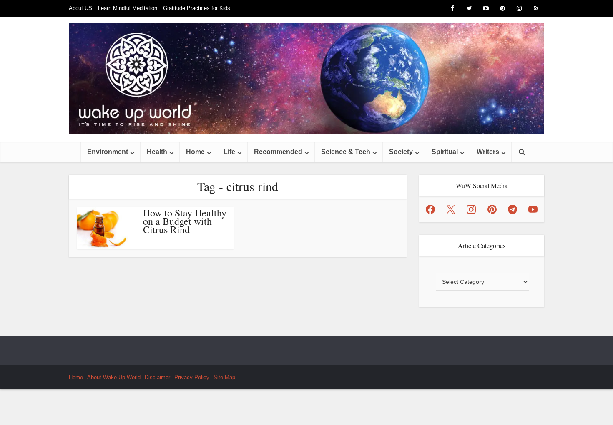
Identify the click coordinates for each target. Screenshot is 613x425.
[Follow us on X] (450, 209)
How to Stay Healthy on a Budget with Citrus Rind (184, 221)
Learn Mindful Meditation (127, 8)
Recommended (278, 151)
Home (195, 151)
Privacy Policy (191, 377)
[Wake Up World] (306, 78)
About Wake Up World (114, 377)
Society (401, 151)
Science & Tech (345, 151)
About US (80, 8)
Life (229, 151)
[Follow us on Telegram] (512, 209)
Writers (488, 151)
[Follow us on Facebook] (430, 209)
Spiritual (445, 151)
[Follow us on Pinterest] (492, 209)
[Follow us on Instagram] (471, 209)
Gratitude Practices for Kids (196, 8)
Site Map (224, 377)
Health (157, 151)
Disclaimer (157, 377)
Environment (107, 151)
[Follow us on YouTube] (533, 209)
